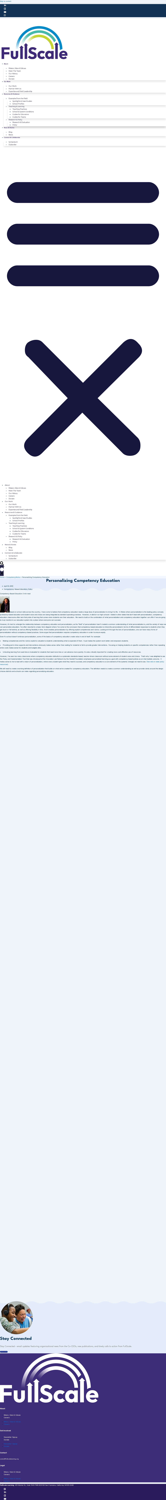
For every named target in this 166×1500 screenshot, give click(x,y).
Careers (7, 1418)
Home (2, 577)
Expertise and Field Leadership (20, 91)
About (6, 64)
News (11, 135)
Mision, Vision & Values (12, 1415)
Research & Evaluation (21, 122)
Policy (14, 125)
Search (2, 566)
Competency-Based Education (15, 589)
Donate (11, 79)
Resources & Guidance (11, 94)
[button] (83, 314)
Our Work (7, 81)
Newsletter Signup (10, 1437)
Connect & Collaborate (12, 137)
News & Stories (9, 128)
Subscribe (12, 145)
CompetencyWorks (13, 577)
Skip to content (5, 1)
